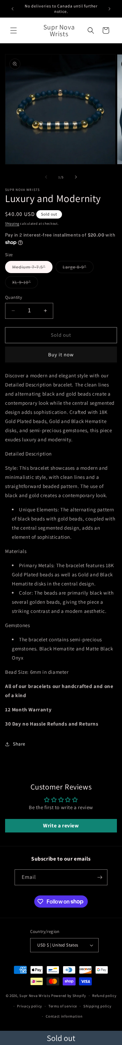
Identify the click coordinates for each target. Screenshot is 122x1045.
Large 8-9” (78, 268)
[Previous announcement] (12, 8)
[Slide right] (75, 177)
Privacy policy (29, 1006)
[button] (13, 30)
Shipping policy (97, 1006)
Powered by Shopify (68, 995)
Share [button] (19, 744)
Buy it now (61, 354)
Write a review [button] (61, 825)
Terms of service (62, 1006)
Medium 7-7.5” (32, 268)
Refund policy (104, 995)
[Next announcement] (109, 8)
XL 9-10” (25, 283)
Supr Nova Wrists (34, 995)
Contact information (64, 1016)
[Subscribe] (99, 877)
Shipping (12, 223)
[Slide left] (46, 177)
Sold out (61, 1037)
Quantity (13, 297)
